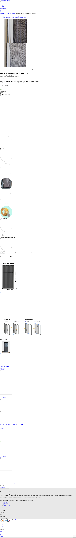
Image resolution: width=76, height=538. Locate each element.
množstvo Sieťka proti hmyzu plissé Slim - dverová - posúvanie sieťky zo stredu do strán (12, 252)
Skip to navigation (2, 0)
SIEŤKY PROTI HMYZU (5, 13)
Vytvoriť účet (1, 534)
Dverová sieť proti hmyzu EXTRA (5, 366)
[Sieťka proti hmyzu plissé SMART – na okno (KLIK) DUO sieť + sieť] (6, 440)
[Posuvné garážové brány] (6, 382)
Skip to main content (7, 0)
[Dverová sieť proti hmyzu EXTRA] (6, 352)
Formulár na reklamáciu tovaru (7, 504)
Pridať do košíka (2, 253)
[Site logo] (3, 1)
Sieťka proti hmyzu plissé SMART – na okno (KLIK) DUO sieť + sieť (10, 454)
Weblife (15, 519)
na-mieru (13, 256)
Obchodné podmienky (6, 503)
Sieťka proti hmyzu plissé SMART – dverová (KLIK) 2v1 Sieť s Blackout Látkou (11, 424)
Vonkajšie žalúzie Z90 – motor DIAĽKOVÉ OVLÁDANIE (8, 483)
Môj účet (4, 508)
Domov (1, 13)
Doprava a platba (5, 502)
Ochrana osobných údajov (6, 505)
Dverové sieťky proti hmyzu (12, 13)
